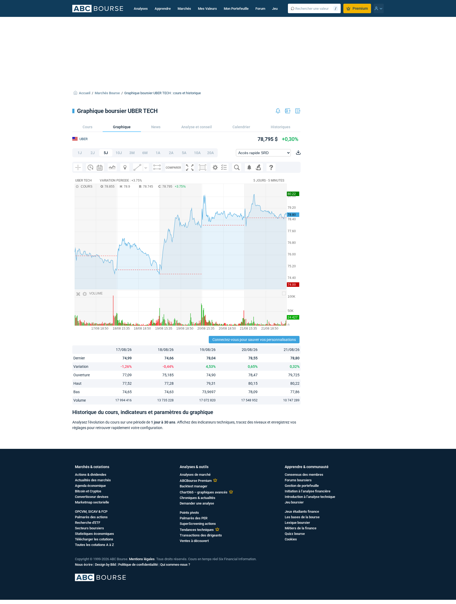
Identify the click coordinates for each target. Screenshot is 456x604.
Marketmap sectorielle (92, 502)
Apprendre (163, 9)
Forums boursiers (298, 480)
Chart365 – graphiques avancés (203, 492)
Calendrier (241, 127)
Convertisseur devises (91, 497)
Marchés (184, 9)
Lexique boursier (297, 523)
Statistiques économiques (94, 534)
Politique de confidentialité (138, 565)
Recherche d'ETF (87, 523)
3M (132, 153)
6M (145, 153)
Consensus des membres (304, 475)
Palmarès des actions (91, 517)
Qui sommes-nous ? (175, 565)
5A (184, 153)
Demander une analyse (197, 503)
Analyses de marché (195, 475)
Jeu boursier (294, 502)
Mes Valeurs (207, 9)
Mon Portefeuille (236, 9)
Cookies (291, 539)
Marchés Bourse (107, 93)
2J (93, 153)
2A (171, 153)
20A (210, 153)
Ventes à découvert (194, 541)
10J (119, 153)
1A (158, 153)
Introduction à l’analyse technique (310, 497)
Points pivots (189, 513)
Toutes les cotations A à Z (94, 545)
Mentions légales (142, 559)
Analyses (141, 9)
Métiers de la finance (300, 528)
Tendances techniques (197, 530)
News (155, 127)
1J (80, 153)
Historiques (280, 127)
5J (106, 153)
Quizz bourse (295, 534)
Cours (87, 127)
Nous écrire (84, 565)
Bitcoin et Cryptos (88, 491)
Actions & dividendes (90, 475)
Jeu (275, 9)
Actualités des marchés (93, 480)
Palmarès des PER (193, 518)
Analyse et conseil (196, 127)
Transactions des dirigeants (201, 535)
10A (197, 153)
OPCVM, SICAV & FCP (91, 511)
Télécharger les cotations (94, 539)
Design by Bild (105, 565)
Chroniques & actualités (197, 498)
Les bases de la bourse (302, 517)
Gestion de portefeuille (302, 486)
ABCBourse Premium (196, 481)
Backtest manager (193, 486)
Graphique (122, 127)
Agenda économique (90, 486)
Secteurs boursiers (89, 528)
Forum (260, 9)
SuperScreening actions (198, 524)
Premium (360, 8)
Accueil (84, 93)
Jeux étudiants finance (302, 511)
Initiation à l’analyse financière (307, 491)
